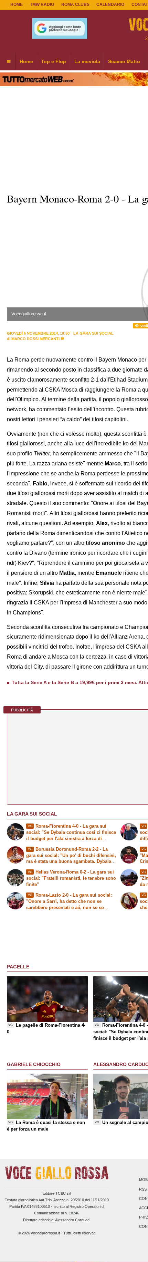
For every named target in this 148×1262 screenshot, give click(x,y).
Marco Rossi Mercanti (35, 339)
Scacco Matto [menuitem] (124, 61)
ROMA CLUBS (75, 4)
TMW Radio (42, 4)
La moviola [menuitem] (87, 61)
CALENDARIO (110, 4)
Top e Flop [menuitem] (53, 61)
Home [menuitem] (26, 61)
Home (16, 4)
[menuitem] (8, 62)
